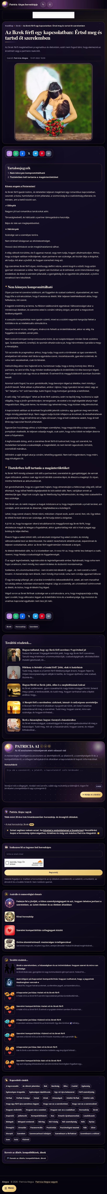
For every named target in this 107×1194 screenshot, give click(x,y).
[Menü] (50, 4)
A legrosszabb (12, 1086)
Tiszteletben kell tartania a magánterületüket (34, 177)
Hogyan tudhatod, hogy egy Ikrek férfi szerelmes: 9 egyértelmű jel (54, 649)
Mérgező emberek (26, 1121)
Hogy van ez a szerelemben (55, 1104)
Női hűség (53, 1121)
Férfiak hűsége (23, 1098)
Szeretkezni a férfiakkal (65, 1133)
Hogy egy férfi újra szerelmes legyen (22, 1104)
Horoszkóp (20, 626)
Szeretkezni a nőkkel (89, 1133)
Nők (83, 1121)
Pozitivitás (51, 1127)
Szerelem (34, 626)
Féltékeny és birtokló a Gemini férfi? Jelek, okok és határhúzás (52, 667)
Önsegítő (10, 1127)
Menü (9, 1188)
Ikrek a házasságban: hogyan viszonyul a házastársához (49, 719)
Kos (52, 1116)
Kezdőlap (9, 26)
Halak (36, 1098)
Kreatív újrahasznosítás (68, 1116)
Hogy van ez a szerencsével (84, 1104)
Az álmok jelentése (31, 1086)
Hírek (45, 1098)
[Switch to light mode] (43, 4)
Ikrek (18, 26)
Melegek (10, 1121)
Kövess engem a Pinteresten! (20, 186)
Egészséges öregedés (15, 1092)
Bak (45, 1086)
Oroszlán (22, 1127)
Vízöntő (25, 1139)
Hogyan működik (14, 1110)
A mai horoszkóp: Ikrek (17, 824)
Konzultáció (11, 764)
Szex (8, 1139)
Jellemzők (22, 1116)
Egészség (86, 1086)
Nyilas (91, 1121)
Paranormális (36, 1127)
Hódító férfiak (73, 1098)
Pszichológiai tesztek (69, 1127)
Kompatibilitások (39, 1116)
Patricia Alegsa (21, 58)
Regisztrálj (53, 872)
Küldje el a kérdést (91, 795)
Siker (93, 1127)
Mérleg (41, 1121)
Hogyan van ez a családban (62, 1110)
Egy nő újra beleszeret (64, 1092)
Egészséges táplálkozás (39, 1092)
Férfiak (9, 1098)
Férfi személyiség (86, 1092)
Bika (65, 1086)
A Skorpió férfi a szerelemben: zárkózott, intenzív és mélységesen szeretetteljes (60, 702)
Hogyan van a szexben (36, 1110)
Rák (85, 1127)
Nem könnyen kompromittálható (27, 173)
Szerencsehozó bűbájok (40, 1133)
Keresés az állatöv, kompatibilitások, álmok (26, 1158)
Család (74, 1086)
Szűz (16, 1139)
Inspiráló (10, 1116)
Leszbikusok (89, 1116)
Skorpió (9, 1133)
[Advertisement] (53, 15)
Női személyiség (69, 1121)
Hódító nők (88, 1098)
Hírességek (57, 1098)
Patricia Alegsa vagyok (20, 811)
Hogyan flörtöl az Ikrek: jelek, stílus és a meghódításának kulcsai (53, 684)
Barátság (55, 1086)
